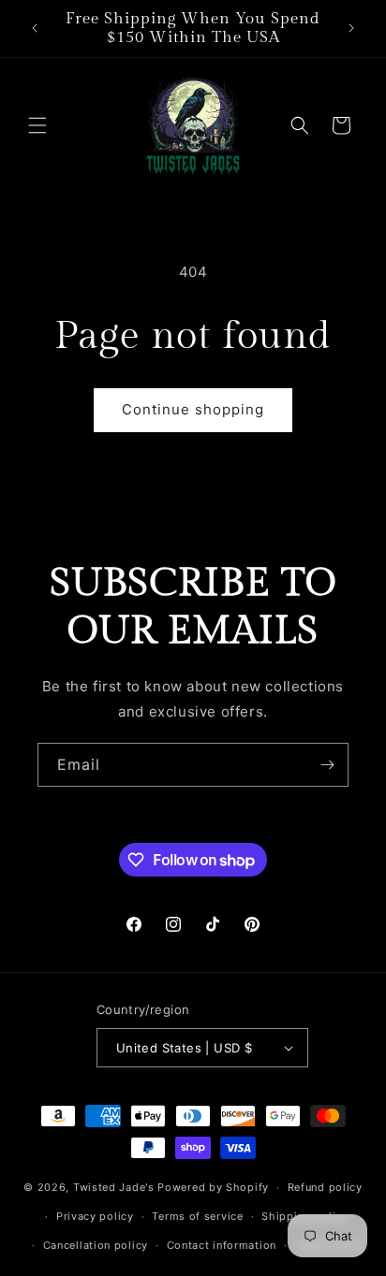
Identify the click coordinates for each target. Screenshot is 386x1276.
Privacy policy (95, 1216)
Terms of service (197, 1216)
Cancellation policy (95, 1245)
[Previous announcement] (34, 28)
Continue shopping (193, 409)
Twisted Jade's (114, 1187)
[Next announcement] (351, 28)
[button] (37, 125)
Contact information (221, 1245)
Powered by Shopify (213, 1187)
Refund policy (325, 1187)
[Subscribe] (327, 765)
